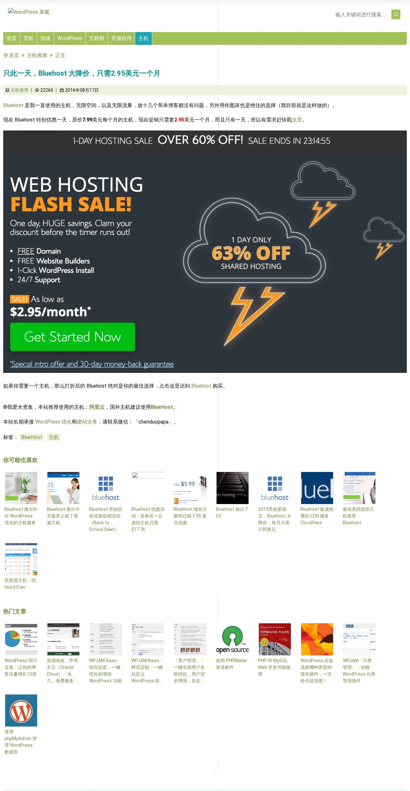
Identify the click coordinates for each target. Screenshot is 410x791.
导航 (28, 38)
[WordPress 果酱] (29, 12)
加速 (45, 38)
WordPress (69, 38)
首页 (11, 38)
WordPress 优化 (53, 422)
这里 (297, 120)
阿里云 (97, 407)
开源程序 (121, 38)
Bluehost (13, 105)
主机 (143, 38)
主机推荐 (37, 55)
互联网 (96, 38)
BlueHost (162, 407)
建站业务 (87, 422)
